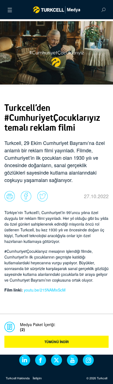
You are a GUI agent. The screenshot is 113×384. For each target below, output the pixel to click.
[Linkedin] (24, 360)
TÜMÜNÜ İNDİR (56, 341)
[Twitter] (56, 360)
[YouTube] (72, 360)
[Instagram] (88, 360)
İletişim (37, 378)
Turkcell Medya (56, 9)
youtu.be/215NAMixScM (45, 290)
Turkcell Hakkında (18, 378)
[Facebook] (40, 360)
